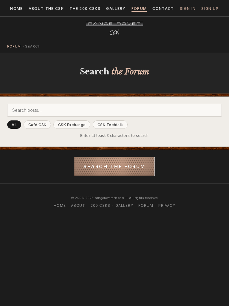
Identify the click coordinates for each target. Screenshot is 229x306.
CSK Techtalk (110, 125)
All (14, 125)
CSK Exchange (72, 125)
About (78, 205)
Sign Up (210, 8)
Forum (139, 8)
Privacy (166, 205)
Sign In (188, 8)
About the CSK (46, 8)
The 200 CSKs (84, 8)
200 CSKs (100, 205)
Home (16, 8)
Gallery (116, 8)
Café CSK (37, 125)
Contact (163, 8)
